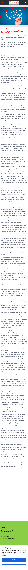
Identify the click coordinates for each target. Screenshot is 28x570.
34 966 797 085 (6, 534)
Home (2, 28)
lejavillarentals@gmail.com (9, 538)
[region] (14, 557)
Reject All (14, 566)
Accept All (14, 559)
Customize (14, 563)
